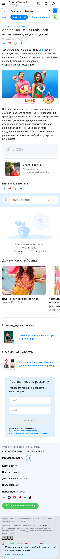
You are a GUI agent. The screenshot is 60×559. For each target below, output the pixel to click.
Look (41, 49)
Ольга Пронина (32, 164)
